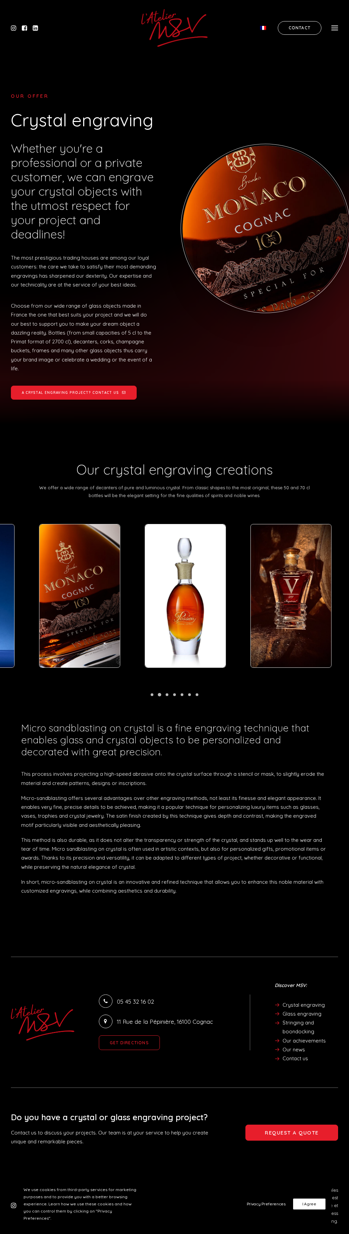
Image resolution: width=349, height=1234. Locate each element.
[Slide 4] (174, 694)
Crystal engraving (304, 1005)
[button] (15, 28)
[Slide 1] (152, 694)
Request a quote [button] (292, 1132)
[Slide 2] (159, 694)
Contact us (295, 1058)
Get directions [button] (129, 1042)
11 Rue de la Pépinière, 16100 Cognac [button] (165, 1021)
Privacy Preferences (266, 1203)
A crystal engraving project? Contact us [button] (70, 392)
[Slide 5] (182, 694)
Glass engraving (302, 1014)
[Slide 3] (167, 694)
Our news (294, 1049)
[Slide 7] (197, 694)
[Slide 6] (189, 694)
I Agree (309, 1203)
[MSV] (174, 28)
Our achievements (304, 1040)
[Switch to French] (266, 28)
